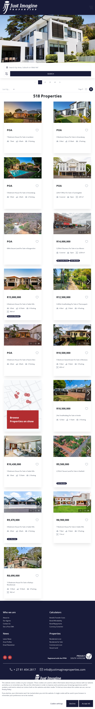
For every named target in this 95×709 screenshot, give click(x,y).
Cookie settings (56, 703)
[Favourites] (37, 130)
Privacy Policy (6, 689)
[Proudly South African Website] (81, 656)
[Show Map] (91, 89)
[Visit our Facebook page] (5, 657)
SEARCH (50, 74)
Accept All (86, 703)
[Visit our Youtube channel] (10, 657)
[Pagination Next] (60, 82)
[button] (39, 114)
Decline (72, 703)
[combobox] (20, 67)
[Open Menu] (91, 7)
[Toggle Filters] (6, 73)
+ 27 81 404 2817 (25, 669)
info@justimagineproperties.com (64, 669)
